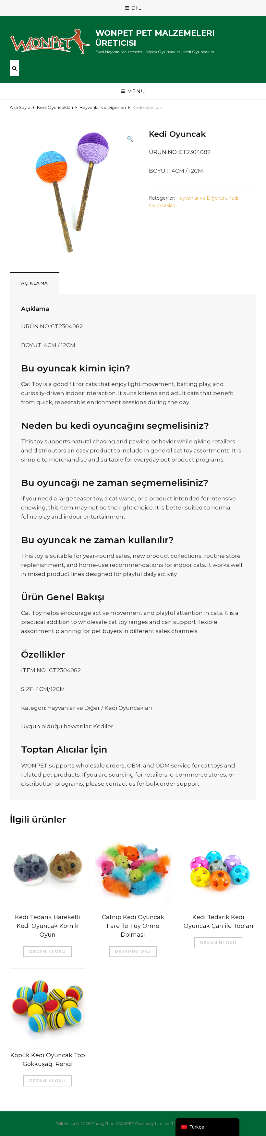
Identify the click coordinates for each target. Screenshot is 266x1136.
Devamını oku (47, 951)
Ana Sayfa (20, 107)
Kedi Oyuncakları (55, 107)
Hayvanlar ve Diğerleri (102, 107)
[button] (130, 139)
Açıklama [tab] (34, 283)
